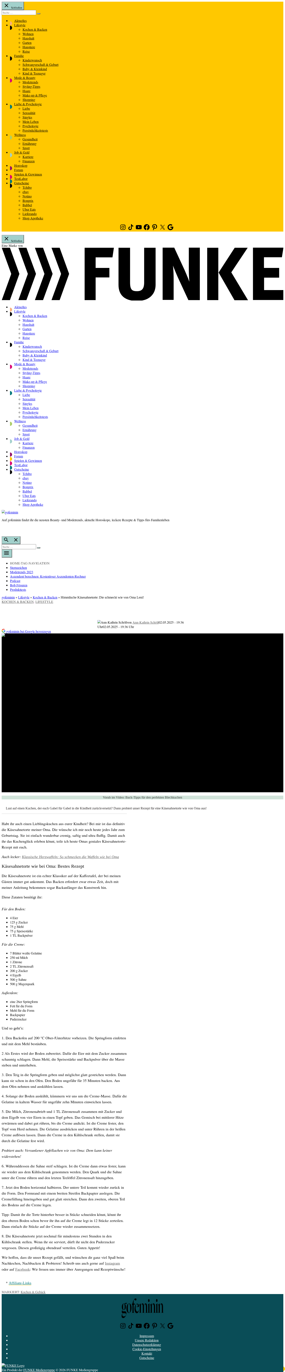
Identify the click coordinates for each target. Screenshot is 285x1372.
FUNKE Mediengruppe (39, 1370)
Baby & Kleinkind (35, 69)
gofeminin (8, 597)
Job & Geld (21, 152)
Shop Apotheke (33, 218)
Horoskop (20, 165)
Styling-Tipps (31, 86)
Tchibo (27, 187)
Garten (27, 42)
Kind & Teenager (34, 73)
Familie (19, 56)
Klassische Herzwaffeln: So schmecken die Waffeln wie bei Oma (70, 857)
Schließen (16, 7)
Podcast (15, 580)
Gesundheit (30, 139)
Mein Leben (31, 121)
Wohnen (28, 34)
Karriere (28, 156)
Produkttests (18, 589)
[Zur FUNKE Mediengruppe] (142, 299)
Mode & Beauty (24, 77)
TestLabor (21, 178)
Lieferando (30, 213)
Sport (26, 148)
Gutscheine (21, 183)
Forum (18, 170)
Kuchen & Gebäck (33, 1292)
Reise (26, 51)
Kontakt (146, 1353)
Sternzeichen (18, 567)
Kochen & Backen (35, 29)
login (4, 528)
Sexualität (29, 113)
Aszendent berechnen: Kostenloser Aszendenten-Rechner (48, 576)
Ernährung (30, 143)
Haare (26, 91)
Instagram (112, 1263)
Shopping (29, 99)
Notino (27, 196)
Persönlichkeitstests (35, 130)
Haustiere (29, 47)
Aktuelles (20, 20)
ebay (26, 192)
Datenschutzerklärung (146, 1344)
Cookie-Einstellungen (146, 1349)
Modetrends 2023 (21, 572)
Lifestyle (19, 25)
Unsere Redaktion (147, 1340)
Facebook (22, 1269)
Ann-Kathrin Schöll (145, 622)
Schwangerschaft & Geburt (40, 64)
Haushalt (28, 38)
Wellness (20, 134)
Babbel (27, 205)
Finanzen (29, 161)
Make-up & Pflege (35, 95)
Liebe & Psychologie (28, 104)
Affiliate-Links (20, 1283)
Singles (27, 117)
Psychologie (30, 126)
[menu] (7, 553)
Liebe (26, 108)
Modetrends (30, 82)
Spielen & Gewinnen (28, 174)
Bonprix (28, 200)
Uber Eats (29, 209)
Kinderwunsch (32, 60)
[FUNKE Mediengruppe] (13, 1365)
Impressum (147, 1336)
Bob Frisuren (18, 585)
